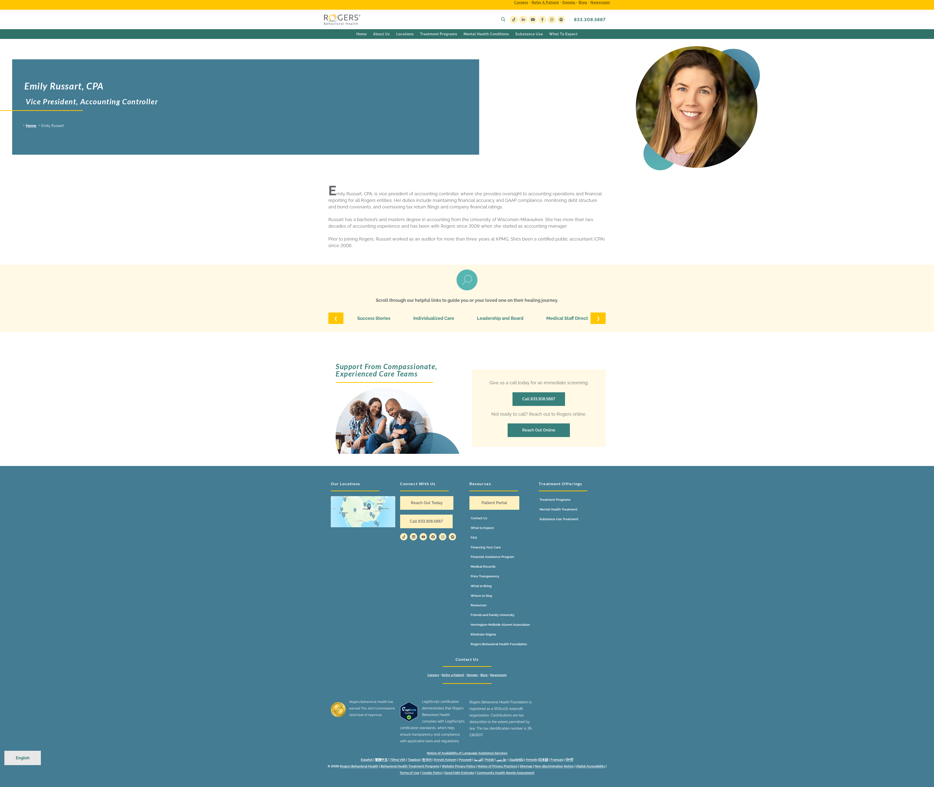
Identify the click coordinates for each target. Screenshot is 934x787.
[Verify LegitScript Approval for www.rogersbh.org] (409, 720)
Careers (521, 2)
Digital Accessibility (590, 766)
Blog (583, 2)
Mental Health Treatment (558, 509)
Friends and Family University (492, 615)
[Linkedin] (413, 536)
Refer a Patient (545, 2)
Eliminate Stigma (483, 634)
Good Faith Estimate (459, 773)
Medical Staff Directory (570, 318)
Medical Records (483, 566)
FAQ (474, 537)
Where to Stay (481, 596)
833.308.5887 (590, 19)
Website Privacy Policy (459, 766)
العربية (478, 759)
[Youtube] (533, 20)
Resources (478, 605)
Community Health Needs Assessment (505, 773)
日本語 (543, 759)
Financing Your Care (486, 547)
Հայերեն (516, 759)
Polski (489, 759)
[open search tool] (503, 19)
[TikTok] (514, 20)
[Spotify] (561, 20)
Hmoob (531, 759)
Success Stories (373, 318)
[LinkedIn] (523, 20)
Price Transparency (485, 576)
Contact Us (479, 518)
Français (557, 759)
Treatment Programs (554, 499)
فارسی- (501, 759)
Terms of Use (409, 773)
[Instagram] (552, 20)
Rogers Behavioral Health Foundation (499, 644)
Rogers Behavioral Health (359, 766)
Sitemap (526, 766)
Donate (569, 2)
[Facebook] (542, 20)
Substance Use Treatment (558, 519)
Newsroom (600, 2)
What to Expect (482, 528)
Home (31, 126)
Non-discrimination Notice (554, 766)
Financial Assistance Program (492, 557)
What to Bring (481, 586)
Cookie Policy (432, 773)
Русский (465, 759)
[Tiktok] (403, 536)
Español (367, 759)
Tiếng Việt (397, 759)
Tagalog (414, 759)
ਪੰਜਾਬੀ (569, 759)
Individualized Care (433, 318)
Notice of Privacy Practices (497, 766)
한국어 (427, 759)
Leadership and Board (500, 318)
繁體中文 (381, 759)
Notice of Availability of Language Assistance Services (467, 753)
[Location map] (363, 511)
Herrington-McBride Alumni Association (500, 624)
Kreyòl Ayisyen (445, 759)
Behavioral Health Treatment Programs (410, 766)
